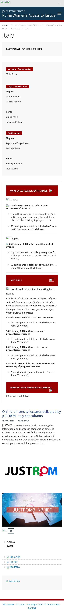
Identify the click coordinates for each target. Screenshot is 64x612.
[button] (32, 3)
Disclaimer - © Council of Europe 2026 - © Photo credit (31, 604)
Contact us (14, 580)
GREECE (13, 561)
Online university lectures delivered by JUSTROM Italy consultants (31, 413)
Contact (32, 607)
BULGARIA (14, 556)
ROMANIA (14, 566)
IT (11, 531)
